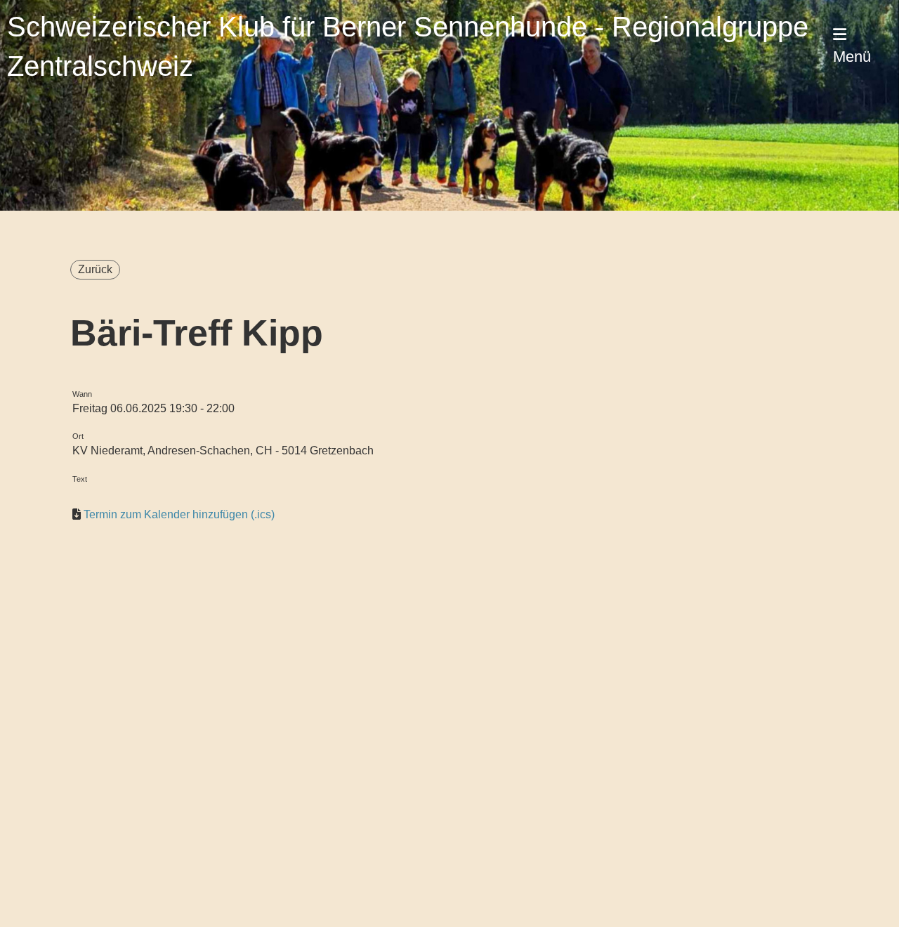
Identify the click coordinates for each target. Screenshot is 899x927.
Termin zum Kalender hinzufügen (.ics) (179, 514)
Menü (852, 56)
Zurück (95, 269)
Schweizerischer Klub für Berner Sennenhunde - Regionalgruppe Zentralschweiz (407, 46)
